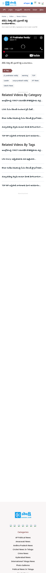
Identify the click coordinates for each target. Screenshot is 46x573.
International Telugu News (23, 561)
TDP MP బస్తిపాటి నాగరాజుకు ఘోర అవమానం (20, 136)
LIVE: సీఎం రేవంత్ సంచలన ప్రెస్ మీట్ (17, 109)
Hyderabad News (23, 557)
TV (39, 3)
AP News (35, 81)
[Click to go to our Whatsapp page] (14, 525)
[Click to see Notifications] (42, 3)
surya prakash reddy (20, 81)
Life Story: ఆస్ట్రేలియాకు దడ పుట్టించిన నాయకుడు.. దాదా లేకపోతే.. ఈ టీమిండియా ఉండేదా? (23, 159)
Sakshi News (8, 86)
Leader (6, 81)
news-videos (22, 17)
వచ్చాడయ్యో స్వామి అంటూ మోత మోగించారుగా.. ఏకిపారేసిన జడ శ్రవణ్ (23, 127)
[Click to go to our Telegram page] (31, 525)
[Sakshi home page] (23, 515)
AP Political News (23, 538)
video (11, 17)
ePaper (27, 3)
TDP (33, 76)
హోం (4, 10)
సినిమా (35, 10)
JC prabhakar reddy (11, 76)
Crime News (23, 553)
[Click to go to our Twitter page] (18, 525)
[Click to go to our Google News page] (35, 525)
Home (4, 17)
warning (25, 76)
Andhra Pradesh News (23, 546)
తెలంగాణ (27, 10)
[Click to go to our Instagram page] (23, 525)
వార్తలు (10, 10)
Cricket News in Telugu (23, 549)
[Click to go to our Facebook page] (10, 525)
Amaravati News (23, 542)
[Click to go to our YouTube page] (27, 525)
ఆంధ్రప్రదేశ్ (18, 10)
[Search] (32, 3)
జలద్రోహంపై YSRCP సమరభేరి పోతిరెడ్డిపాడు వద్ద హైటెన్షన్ (22, 101)
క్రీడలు (41, 10)
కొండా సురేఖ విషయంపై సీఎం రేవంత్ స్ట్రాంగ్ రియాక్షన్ (23, 118)
